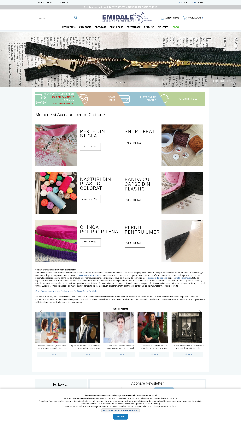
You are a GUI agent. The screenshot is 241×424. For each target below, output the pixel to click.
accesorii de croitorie (157, 278)
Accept (120, 417)
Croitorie (85, 27)
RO (180, 2)
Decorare (100, 27)
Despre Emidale (46, 2)
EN (187, 2)
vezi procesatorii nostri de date (119, 410)
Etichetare (116, 27)
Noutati (163, 27)
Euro (201, 2)
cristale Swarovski (183, 278)
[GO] (75, 17)
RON (193, 2)
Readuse (149, 27)
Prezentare (133, 27)
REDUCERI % (68, 27)
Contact (63, 2)
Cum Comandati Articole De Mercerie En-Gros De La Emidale (66, 291)
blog (176, 27)
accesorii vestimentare (89, 275)
